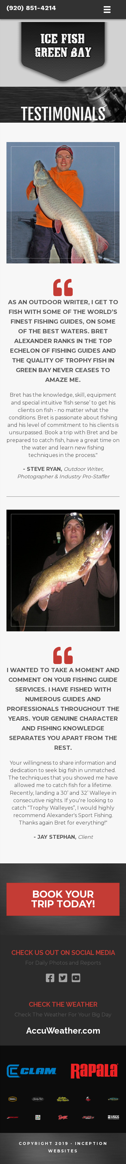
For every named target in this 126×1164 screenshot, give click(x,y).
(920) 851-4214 (31, 8)
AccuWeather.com (63, 1031)
